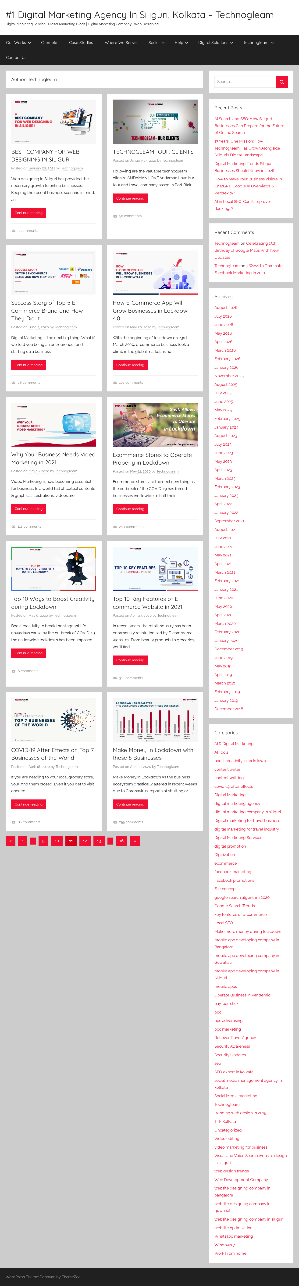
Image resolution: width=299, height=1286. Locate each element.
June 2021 (223, 546)
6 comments (28, 671)
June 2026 (223, 324)
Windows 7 (224, 1245)
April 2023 (223, 469)
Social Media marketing (235, 1095)
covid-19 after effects (233, 786)
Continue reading (29, 213)
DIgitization (224, 854)
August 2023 (225, 435)
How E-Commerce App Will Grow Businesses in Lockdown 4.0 (152, 310)
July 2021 (222, 538)
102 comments (131, 382)
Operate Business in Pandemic (242, 995)
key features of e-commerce (240, 914)
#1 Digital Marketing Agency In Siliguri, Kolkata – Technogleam (140, 14)
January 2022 (226, 512)
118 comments (29, 526)
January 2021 (226, 589)
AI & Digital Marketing (234, 743)
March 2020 (225, 623)
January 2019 (226, 700)
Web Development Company (241, 1179)
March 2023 (224, 478)
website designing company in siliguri (249, 1219)
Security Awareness (232, 1046)
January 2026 (226, 367)
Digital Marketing (230, 794)
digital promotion (230, 846)
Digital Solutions (213, 42)
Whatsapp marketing (233, 1236)
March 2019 (224, 683)
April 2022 (223, 504)
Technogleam (256, 42)
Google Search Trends (234, 905)
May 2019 (222, 666)
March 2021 (224, 572)
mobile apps (225, 986)
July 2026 (223, 316)
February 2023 (227, 486)
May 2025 (223, 410)
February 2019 (227, 691)
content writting (229, 777)
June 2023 (223, 452)
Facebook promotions (234, 880)
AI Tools (221, 752)
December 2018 (228, 708)
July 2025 (222, 392)
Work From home (230, 1253)
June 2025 (223, 401)
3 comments (28, 231)
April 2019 (223, 674)
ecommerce (225, 863)
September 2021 (229, 521)
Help (179, 42)
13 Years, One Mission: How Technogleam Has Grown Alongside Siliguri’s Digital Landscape (247, 148)
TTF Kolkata (225, 1121)
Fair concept (225, 888)
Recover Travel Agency (235, 1037)
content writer (227, 769)
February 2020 (227, 632)
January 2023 (226, 495)
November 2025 (229, 375)
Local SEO (223, 923)
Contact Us (16, 57)
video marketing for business (240, 1147)
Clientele (49, 42)
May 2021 (222, 555)
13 (99, 840)
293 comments (131, 527)
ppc (217, 1012)
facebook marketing (232, 871)
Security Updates (230, 1055)
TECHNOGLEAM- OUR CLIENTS (153, 151)
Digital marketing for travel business (247, 820)
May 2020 (223, 606)
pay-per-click (226, 1003)
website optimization (233, 1227)
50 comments (130, 216)
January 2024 (226, 427)
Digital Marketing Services (238, 837)
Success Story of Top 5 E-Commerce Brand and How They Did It (47, 310)
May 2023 (223, 461)
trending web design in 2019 (240, 1112)
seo (217, 1063)
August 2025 (225, 384)
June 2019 (223, 657)
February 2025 (227, 418)
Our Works (16, 42)
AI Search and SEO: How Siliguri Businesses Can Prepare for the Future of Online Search (249, 125)
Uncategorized (228, 1130)
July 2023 (222, 444)
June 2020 (223, 597)
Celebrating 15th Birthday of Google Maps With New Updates (246, 250)
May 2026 (223, 333)
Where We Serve (121, 42)
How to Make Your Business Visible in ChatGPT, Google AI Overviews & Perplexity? (248, 186)
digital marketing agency (237, 803)
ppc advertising (228, 1020)
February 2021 (227, 580)
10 (57, 840)
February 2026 (227, 358)
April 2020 (223, 615)
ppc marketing (227, 1029)
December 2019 (228, 649)
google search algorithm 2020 (242, 897)
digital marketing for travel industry (246, 829)
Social (154, 42)
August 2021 (225, 529)
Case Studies (81, 42)
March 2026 (225, 350)
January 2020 (226, 640)
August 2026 (225, 307)
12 (85, 840)
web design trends (231, 1171)
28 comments (29, 382)
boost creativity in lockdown (240, 760)
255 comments (131, 822)
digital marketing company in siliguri (247, 812)
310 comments (131, 678)
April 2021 (223, 563)
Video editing (226, 1138)
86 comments (29, 822)
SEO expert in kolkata (233, 1072)
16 (122, 840)
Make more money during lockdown (247, 931)
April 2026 (223, 341)
